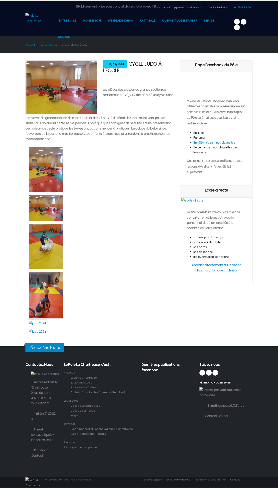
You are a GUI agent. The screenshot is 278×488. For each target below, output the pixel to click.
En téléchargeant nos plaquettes (214, 142)
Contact (65, 37)
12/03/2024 (116, 64)
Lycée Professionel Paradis (88, 434)
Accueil (30, 44)
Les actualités (48, 44)
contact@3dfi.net (231, 405)
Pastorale (147, 21)
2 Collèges (71, 400)
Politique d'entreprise (178, 479)
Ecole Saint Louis (81, 382)
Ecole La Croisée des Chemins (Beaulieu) (98, 392)
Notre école (67, 21)
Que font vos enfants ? (179, 21)
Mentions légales (151, 479)
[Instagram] (243, 22)
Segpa (75, 415)
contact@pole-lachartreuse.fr (182, 7)
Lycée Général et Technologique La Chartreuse (102, 429)
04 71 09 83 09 (242, 7)
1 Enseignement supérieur (81, 447)
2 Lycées (70, 424)
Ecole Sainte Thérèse (84, 387)
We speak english (120, 21)
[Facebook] (237, 22)
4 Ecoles (69, 372)
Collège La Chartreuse (85, 405)
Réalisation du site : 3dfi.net (210, 479)
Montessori (92, 21)
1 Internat (70, 442)
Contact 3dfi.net (216, 416)
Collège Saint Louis (83, 410)
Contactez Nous (218, 7)
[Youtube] (237, 27)
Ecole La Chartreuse (84, 377)
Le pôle (209, 21)
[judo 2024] (46, 169)
